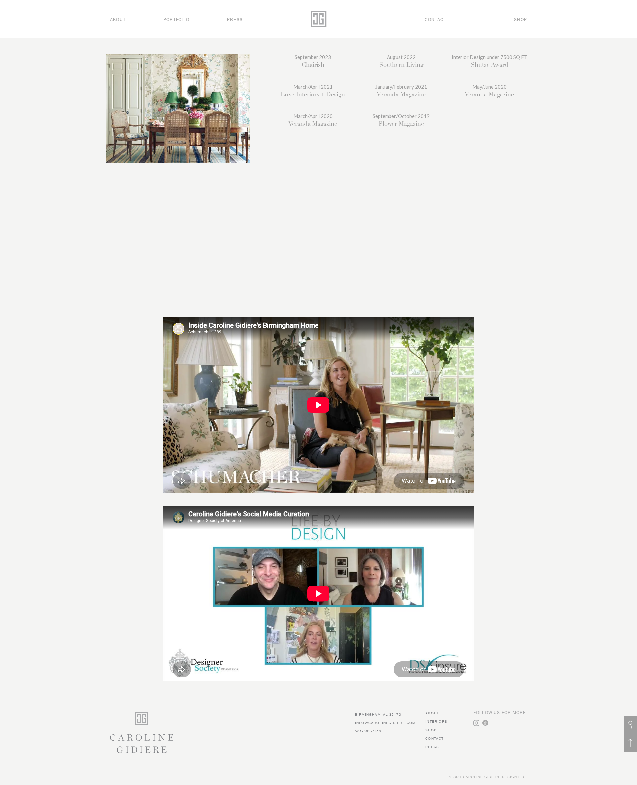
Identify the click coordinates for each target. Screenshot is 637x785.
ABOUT (118, 20)
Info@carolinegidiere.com (385, 723)
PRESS (235, 20)
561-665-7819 (368, 731)
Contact (434, 738)
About (432, 713)
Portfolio (176, 20)
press (432, 747)
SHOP (520, 20)
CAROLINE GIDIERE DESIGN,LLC (494, 777)
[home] (319, 18)
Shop (431, 730)
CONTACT (435, 20)
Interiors (436, 721)
